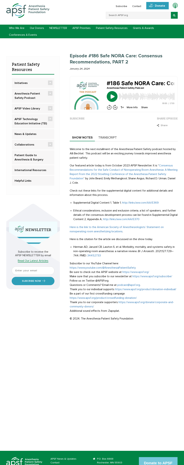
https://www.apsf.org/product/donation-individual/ (145, 289)
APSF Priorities (81, 28)
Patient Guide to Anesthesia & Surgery (29, 157)
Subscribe (121, 6)
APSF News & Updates (63, 459)
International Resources (30, 170)
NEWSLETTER (58, 28)
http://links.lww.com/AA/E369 (140, 202)
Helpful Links (23, 180)
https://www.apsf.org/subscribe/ (152, 276)
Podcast (173, 6)
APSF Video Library (27, 108)
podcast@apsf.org (128, 285)
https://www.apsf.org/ (135, 272)
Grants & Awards (143, 28)
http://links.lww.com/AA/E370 (121, 219)
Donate (160, 5)
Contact (136, 6)
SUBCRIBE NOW (31, 281)
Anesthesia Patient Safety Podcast (27, 95)
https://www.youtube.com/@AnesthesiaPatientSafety (103, 267)
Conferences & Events (23, 34)
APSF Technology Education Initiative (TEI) (31, 121)
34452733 (94, 255)
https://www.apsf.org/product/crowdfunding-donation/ (103, 297)
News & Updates (25, 134)
